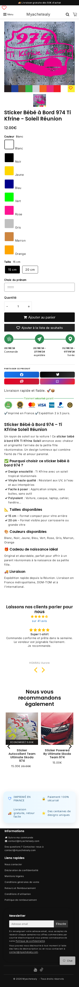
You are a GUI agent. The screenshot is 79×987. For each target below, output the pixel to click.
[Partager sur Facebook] (21, 375)
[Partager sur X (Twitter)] (57, 375)
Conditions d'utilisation (18, 894)
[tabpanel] (39, 100)
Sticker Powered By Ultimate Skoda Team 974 (57, 753)
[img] (39, 616)
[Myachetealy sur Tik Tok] (41, 970)
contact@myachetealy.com (24, 841)
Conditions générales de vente (22, 882)
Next (70, 746)
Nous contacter (13, 864)
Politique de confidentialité (30, 941)
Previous (8, 746)
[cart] (75, 14)
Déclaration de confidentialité (21, 870)
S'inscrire (61, 923)
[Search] (67, 14)
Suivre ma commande (20, 837)
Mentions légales (14, 876)
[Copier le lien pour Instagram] (57, 381)
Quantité (10, 297)
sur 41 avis (39, 621)
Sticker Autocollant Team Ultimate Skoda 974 (21, 755)
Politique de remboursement (21, 899)
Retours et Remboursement (20, 888)
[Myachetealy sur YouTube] (36, 970)
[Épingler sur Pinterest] (21, 381)
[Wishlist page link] (4, 7)
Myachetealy (38, 14)
